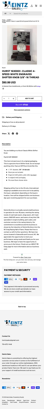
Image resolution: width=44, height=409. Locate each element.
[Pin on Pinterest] (17, 133)
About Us (33, 402)
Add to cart (29, 98)
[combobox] (22, 13)
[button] (36, 6)
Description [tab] (6, 144)
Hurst (4, 68)
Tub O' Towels (13, 402)
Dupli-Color (26, 400)
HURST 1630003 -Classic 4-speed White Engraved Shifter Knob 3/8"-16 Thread (20, 22)
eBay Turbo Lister (25, 257)
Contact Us (5, 404)
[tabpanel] (22, 205)
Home (3, 19)
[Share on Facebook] (13, 133)
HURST (9, 19)
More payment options (22, 110)
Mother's (33, 400)
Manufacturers (11, 400)
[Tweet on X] (9, 133)
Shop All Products (24, 402)
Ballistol (19, 400)
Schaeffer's (5, 402)
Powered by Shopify (18, 397)
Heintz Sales (9, 397)
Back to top (22, 306)
